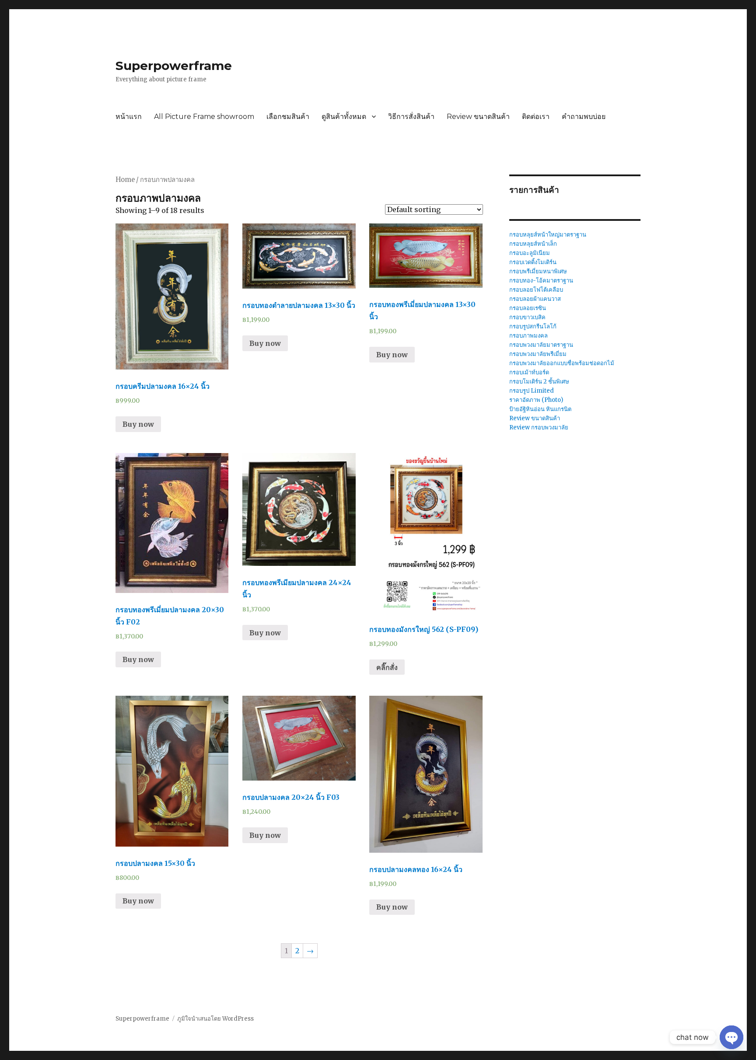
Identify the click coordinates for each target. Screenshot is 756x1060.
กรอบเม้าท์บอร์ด (529, 372)
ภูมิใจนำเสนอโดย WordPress (215, 1018)
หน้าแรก (129, 116)
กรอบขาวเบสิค (527, 317)
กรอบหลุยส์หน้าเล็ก (533, 244)
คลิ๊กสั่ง (387, 667)
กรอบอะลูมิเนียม (529, 253)
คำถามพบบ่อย (584, 116)
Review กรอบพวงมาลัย (538, 427)
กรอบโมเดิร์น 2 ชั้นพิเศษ (539, 381)
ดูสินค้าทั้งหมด (344, 116)
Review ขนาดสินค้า (478, 116)
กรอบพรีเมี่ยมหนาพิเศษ (538, 271)
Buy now (138, 424)
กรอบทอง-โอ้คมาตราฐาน (541, 280)
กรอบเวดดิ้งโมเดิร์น (532, 262)
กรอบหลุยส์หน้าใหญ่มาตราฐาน (547, 234)
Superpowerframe (174, 65)
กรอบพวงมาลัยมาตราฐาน (541, 345)
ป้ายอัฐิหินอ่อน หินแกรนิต (540, 409)
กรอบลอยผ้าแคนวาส (535, 299)
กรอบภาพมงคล (528, 335)
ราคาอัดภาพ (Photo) (536, 400)
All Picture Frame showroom (204, 116)
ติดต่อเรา (536, 116)
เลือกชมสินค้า (287, 116)
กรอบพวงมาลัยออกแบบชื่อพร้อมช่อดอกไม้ (561, 363)
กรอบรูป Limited (531, 390)
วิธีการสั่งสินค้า (411, 116)
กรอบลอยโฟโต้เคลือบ (536, 289)
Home (125, 180)
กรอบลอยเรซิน (527, 308)
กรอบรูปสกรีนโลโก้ (532, 326)
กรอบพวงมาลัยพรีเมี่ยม (538, 354)
